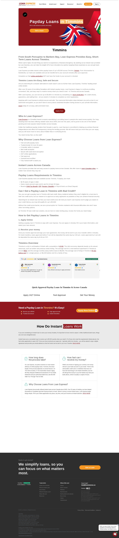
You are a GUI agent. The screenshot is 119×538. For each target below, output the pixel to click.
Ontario (76, 70)
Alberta (62, 485)
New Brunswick (63, 491)
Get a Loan (88, 4)
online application (37, 76)
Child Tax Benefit (32, 186)
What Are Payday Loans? (45, 491)
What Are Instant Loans (44, 487)
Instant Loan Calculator (44, 485)
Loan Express (23, 119)
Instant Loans (52, 4)
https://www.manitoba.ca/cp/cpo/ (25, 533)
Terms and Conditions (90, 510)
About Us (79, 4)
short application (78, 95)
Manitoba (62, 489)
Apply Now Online (86, 310)
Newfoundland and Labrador (66, 493)
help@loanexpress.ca (88, 485)
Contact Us (98, 510)
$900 (25, 251)
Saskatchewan (63, 500)
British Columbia (63, 487)
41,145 (61, 246)
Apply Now (59, 111)
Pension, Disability (48, 186)
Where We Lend (43, 493)
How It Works (42, 4)
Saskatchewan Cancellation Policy (25, 535)
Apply (20, 106)
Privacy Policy (81, 510)
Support (62, 4)
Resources (70, 4)
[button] (99, 270)
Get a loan (39, 31)
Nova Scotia (63, 496)
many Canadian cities (89, 168)
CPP (39, 186)
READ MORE (76, 343)
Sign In (97, 4)
